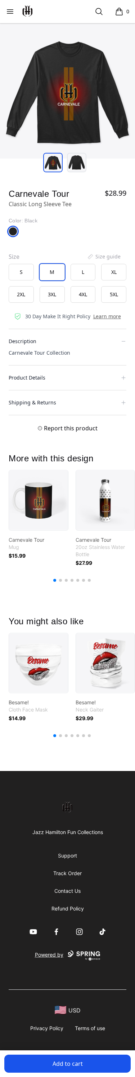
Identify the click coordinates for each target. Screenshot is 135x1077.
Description (22, 341)
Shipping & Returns (32, 402)
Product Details (27, 377)
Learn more (107, 316)
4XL (83, 294)
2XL (21, 294)
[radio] (21, 272)
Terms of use (90, 1028)
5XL (114, 294)
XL (114, 272)
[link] (38, 500)
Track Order (67, 873)
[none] (104, 256)
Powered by (49, 955)
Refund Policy (67, 908)
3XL (52, 294)
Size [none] (14, 257)
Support (67, 855)
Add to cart (68, 1064)
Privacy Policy (46, 1028)
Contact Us (67, 891)
